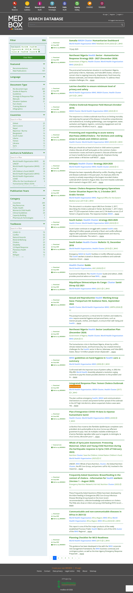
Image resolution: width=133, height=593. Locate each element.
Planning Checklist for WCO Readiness (88, 537)
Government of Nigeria (78, 61)
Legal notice (69, 571)
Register (112, 14)
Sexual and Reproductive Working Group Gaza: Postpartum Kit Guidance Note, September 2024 (94, 300)
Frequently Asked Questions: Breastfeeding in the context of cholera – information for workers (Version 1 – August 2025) (95, 478)
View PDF (56, 45)
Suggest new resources (117, 20)
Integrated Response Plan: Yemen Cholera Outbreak (96, 383)
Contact (47, 571)
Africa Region (85, 518)
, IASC (82, 268)
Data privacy (58, 571)
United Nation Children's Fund (110, 455)
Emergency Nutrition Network (81, 484)
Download (56, 43)
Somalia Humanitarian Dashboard (94, 40)
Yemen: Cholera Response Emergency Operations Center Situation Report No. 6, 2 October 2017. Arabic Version (94, 191)
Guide (80, 265)
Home (39, 571)
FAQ (78, 571)
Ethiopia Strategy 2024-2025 (91, 163)
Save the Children (90, 455)
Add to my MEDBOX (59, 48)
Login (106, 14)
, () (89, 418)
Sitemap (93, 571)
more (92, 80)
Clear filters (27, 57)
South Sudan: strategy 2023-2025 (93, 220)
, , (95, 92)
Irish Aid (96, 484)
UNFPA (112, 307)
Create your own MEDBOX (62, 568)
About (85, 571)
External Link (57, 445)
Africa (107, 518)
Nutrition (76, 455)
